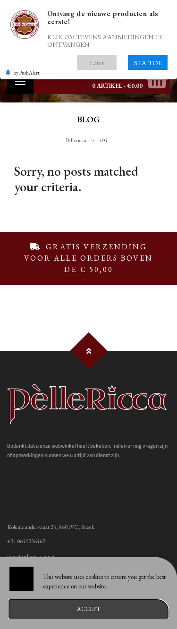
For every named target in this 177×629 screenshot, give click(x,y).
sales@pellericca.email (31, 556)
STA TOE (148, 62)
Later (97, 62)
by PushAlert (26, 72)
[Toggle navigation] (20, 81)
